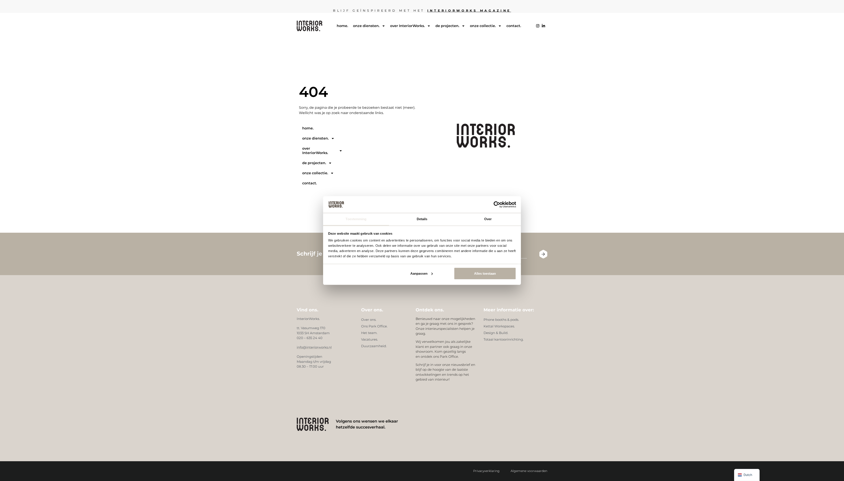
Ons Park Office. (374, 326)
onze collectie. (483, 26)
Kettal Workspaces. (499, 326)
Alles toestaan (485, 273)
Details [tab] (422, 219)
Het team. (369, 333)
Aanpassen (418, 273)
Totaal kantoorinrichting (503, 339)
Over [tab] (488, 219)
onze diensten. (366, 26)
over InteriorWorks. (407, 26)
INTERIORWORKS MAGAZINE (469, 11)
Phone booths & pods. (501, 320)
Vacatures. (369, 339)
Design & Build (495, 333)
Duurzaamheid (373, 346)
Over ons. (368, 320)
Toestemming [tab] (356, 219)
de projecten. (447, 26)
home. (342, 26)
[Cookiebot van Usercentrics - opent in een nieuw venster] (497, 204)
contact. (513, 26)
